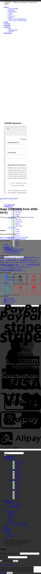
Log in (15, 561)
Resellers (7, 25)
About (6, 7)
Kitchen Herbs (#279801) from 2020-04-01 (14, 237)
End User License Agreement (17, 19)
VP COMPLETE (9, 205)
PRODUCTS (8, 207)
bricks (4, 258)
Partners (11, 13)
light (33, 262)
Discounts (11, 10)
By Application (12, 218)
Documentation (13, 30)
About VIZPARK (13, 8)
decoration (27, 257)
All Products (12, 460)
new (38, 262)
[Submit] (5, 455)
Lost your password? (7, 564)
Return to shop (9, 298)
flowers (3, 260)
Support (7, 27)
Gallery (6, 500)
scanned (33, 265)
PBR (4, 265)
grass (35, 260)
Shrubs (3, 267)
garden (26, 260)
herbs (11, 262)
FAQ (9, 28)
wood (24, 270)
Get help (11, 31)
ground (4, 262)
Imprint (10, 17)
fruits (18, 260)
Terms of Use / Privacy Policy (17, 20)
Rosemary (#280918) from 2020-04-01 (13, 239)
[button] (8, 33)
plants (13, 264)
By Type (11, 490)
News (6, 22)
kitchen (26, 262)
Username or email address (9, 553)
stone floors (18, 267)
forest (11, 260)
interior (18, 262)
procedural (22, 265)
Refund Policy (12, 11)
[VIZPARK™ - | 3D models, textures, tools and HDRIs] (9, 199)
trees (27, 267)
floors (37, 258)
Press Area (11, 16)
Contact (7, 24)
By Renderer (12, 228)
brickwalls (13, 258)
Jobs (9, 14)
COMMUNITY (8, 502)
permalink (30, 217)
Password (3, 557)
